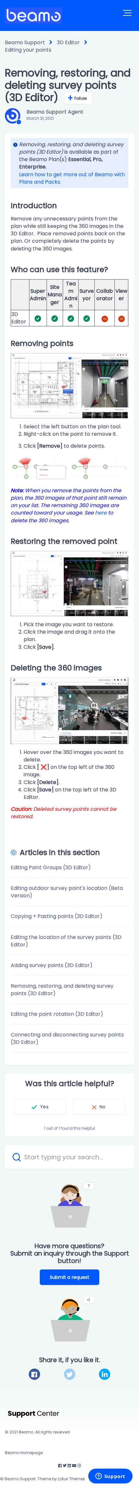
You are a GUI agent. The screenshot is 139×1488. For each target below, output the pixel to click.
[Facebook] (34, 1374)
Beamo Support (25, 42)
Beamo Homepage (24, 1452)
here (101, 512)
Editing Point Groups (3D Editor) (51, 867)
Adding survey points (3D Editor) (51, 965)
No (102, 1107)
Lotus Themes (71, 1479)
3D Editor (68, 42)
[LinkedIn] (104, 1374)
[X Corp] (69, 1374)
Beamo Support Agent (55, 112)
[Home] (33, 15)
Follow (80, 98)
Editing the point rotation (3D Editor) (57, 1014)
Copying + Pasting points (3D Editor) (56, 916)
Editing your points (28, 50)
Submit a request (70, 1277)
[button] (127, 12)
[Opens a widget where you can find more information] (110, 1477)
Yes (44, 1107)
